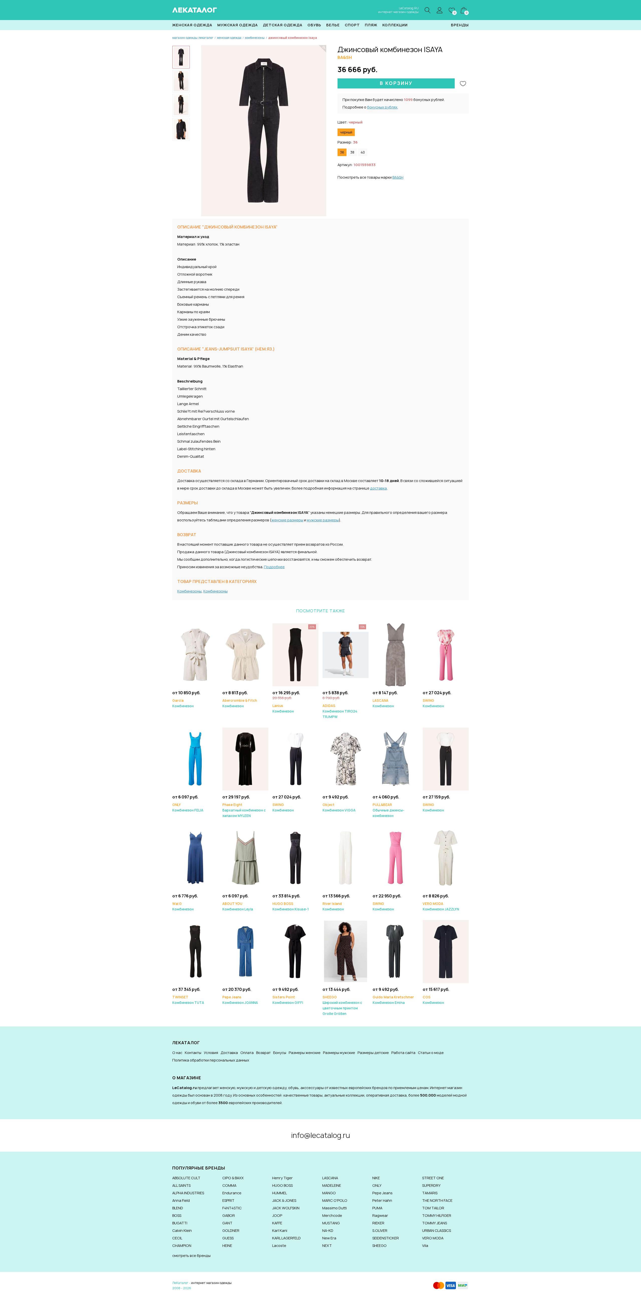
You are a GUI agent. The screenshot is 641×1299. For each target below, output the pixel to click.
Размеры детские (373, 1052)
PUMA (377, 1208)
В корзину (396, 83)
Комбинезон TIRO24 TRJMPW (340, 711)
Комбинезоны (189, 591)
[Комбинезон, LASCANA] (396, 654)
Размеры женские (304, 1052)
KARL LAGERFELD (286, 1238)
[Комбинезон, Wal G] (195, 857)
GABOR (228, 1215)
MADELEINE (331, 1185)
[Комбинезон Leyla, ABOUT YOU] (245, 857)
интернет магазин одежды (211, 1283)
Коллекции (395, 25)
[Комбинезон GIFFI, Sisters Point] (295, 951)
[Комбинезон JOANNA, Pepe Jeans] (245, 951)
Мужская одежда (237, 25)
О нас (177, 1052)
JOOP (277, 1215)
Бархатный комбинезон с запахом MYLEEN (244, 810)
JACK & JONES (284, 1200)
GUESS (228, 1238)
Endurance (231, 1193)
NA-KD (327, 1230)
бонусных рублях (382, 107)
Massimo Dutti (334, 1208)
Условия (211, 1052)
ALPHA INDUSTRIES (188, 1193)
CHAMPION (181, 1245)
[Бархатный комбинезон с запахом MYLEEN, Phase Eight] (245, 758)
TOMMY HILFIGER (436, 1215)
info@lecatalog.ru (320, 1135)
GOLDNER (230, 1230)
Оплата (247, 1052)
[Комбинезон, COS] (446, 951)
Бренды (460, 25)
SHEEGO (379, 1245)
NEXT (327, 1245)
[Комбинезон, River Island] (346, 857)
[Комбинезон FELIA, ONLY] (195, 758)
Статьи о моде (431, 1052)
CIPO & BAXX (233, 1177)
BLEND (177, 1208)
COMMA (229, 1185)
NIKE (376, 1177)
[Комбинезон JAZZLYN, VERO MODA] (446, 857)
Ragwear (380, 1215)
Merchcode (332, 1215)
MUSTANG (331, 1223)
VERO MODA (432, 1238)
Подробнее (274, 566)
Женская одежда (192, 25)
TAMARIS (429, 1193)
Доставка (229, 1052)
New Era (329, 1238)
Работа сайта (403, 1052)
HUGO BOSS (282, 1185)
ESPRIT (228, 1200)
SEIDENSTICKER (385, 1238)
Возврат (263, 1052)
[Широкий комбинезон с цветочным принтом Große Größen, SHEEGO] (346, 951)
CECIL (177, 1238)
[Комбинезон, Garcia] (195, 654)
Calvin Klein (182, 1230)
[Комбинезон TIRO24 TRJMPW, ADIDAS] (346, 654)
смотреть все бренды (191, 1255)
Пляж (371, 25)
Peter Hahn (382, 1200)
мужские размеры (323, 520)
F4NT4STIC (232, 1208)
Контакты (193, 1052)
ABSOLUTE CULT (186, 1177)
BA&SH (397, 177)
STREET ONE (433, 1177)
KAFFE (277, 1223)
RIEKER (378, 1223)
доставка (378, 488)
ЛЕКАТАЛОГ (194, 10)
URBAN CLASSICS (436, 1230)
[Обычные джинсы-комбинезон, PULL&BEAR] (396, 758)
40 (363, 152)
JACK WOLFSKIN (285, 1208)
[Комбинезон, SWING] (446, 654)
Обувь (314, 25)
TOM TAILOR (433, 1208)
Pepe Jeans (382, 1193)
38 (352, 152)
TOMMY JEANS (434, 1223)
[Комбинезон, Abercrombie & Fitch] (245, 654)
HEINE (227, 1245)
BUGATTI (179, 1223)
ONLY (377, 1185)
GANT (227, 1223)
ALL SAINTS (181, 1185)
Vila (425, 1245)
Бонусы (279, 1052)
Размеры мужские (339, 1052)
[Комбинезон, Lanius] (295, 654)
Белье (333, 25)
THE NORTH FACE (437, 1200)
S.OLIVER (379, 1230)
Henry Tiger (282, 1177)
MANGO (329, 1193)
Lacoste (279, 1245)
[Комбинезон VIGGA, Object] (346, 758)
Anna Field (181, 1200)
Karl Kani (279, 1230)
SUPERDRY (431, 1185)
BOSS (176, 1215)
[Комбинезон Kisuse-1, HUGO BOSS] (295, 857)
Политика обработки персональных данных (210, 1060)
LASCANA (330, 1177)
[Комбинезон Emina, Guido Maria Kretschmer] (396, 951)
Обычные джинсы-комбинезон (388, 810)
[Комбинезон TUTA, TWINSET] (195, 951)
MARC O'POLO (334, 1200)
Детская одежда (282, 25)
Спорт (352, 25)
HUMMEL (279, 1193)
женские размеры (287, 520)
